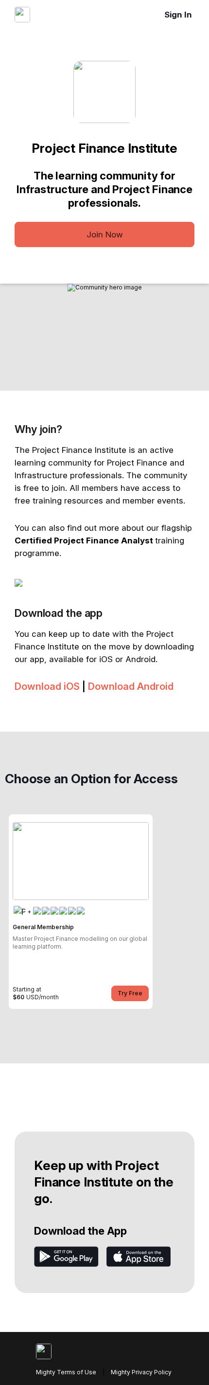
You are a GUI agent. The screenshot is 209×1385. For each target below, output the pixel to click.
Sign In (178, 14)
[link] (81, 911)
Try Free (130, 993)
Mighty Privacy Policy (141, 1372)
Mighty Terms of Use (66, 1372)
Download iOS (47, 686)
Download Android (131, 686)
